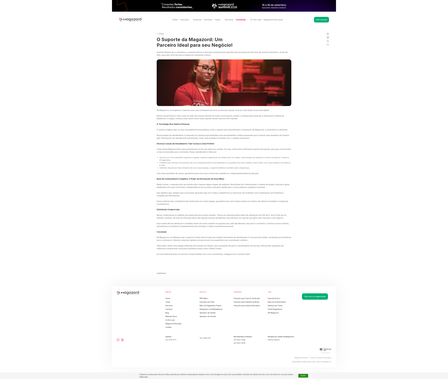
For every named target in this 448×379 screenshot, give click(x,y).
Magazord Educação (273, 20)
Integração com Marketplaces (211, 309)
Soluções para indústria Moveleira (247, 306)
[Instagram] (118, 339)
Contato (168, 327)
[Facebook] (328, 37)
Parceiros (229, 20)
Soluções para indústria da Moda (246, 302)
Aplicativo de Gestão (208, 313)
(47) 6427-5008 (239, 340)
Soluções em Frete (207, 302)
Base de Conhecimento (277, 302)
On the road (255, 20)
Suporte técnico (274, 298)
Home (175, 20)
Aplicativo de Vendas (208, 316)
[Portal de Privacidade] (316, 350)
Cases (167, 302)
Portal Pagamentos (275, 309)
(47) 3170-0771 (170, 340)
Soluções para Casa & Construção (247, 298)
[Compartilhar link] (328, 41)
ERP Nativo (204, 298)
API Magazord (273, 313)
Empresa (197, 20)
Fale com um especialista (315, 296)
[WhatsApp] (328, 34)
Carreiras (208, 20)
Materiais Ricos (171, 316)
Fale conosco (321, 20)
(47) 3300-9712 (205, 338)
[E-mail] (328, 44)
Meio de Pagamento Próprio (210, 306)
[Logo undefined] (130, 20)
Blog (167, 313)
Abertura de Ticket (275, 306)
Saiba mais (143, 377)
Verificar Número (274, 340)
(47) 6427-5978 (239, 343)
